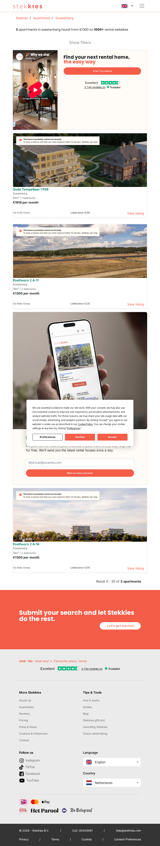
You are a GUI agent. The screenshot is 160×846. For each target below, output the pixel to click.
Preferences (47, 437)
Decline (80, 437)
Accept (112, 437)
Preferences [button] (73, 428)
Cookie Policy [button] (85, 424)
